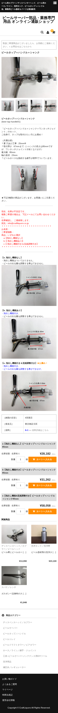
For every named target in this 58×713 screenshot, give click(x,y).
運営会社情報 (8, 700)
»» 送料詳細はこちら (39, 430)
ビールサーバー (10, 628)
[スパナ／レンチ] (14, 575)
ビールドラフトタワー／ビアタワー (19, 645)
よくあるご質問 (9, 684)
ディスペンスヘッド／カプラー (17, 622)
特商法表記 (7, 695)
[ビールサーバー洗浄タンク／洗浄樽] (44, 534)
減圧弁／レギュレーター (14, 667)
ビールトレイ (9, 639)
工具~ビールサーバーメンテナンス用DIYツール (25, 656)
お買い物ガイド (9, 679)
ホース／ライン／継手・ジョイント (19, 650)
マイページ (7, 689)
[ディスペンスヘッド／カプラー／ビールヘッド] (14, 534)
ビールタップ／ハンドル (14, 633)
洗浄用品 (7, 661)
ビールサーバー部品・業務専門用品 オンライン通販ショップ (28, 19)
